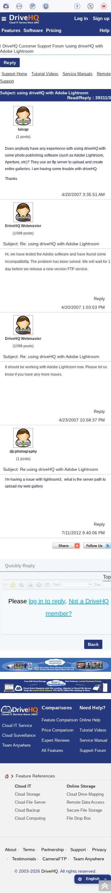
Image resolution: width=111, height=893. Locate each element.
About (10, 849)
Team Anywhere (16, 745)
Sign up (101, 18)
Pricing (53, 30)
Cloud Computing (30, 818)
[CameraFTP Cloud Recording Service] (33, 6)
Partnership (52, 849)
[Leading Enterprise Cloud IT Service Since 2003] (55, 685)
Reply (10, 62)
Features (11, 30)
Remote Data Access (86, 802)
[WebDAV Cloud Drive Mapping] (6, 6)
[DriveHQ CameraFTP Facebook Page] (77, 6)
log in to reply (47, 601)
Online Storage (81, 786)
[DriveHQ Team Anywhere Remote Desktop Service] (46, 6)
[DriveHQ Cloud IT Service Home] (20, 19)
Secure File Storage (84, 810)
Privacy (99, 849)
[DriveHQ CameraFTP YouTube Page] (104, 6)
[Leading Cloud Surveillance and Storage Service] (55, 664)
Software (33, 30)
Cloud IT (23, 786)
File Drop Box (79, 818)
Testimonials (24, 858)
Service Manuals (77, 73)
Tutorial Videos (44, 73)
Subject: (8, 93)
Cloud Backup (27, 810)
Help (104, 30)
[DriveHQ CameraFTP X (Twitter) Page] (90, 6)
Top (107, 577)
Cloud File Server (30, 802)
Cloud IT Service (17, 725)
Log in (81, 18)
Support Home (14, 73)
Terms (29, 849)
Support (78, 849)
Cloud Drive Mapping (85, 794)
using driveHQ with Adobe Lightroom (52, 93)
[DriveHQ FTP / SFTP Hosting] (19, 6)
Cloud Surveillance (18, 735)
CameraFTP (55, 858)
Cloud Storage (27, 794)
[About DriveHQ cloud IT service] (20, 713)
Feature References (35, 775)
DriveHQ (49, 871)
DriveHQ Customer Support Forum (33, 46)
